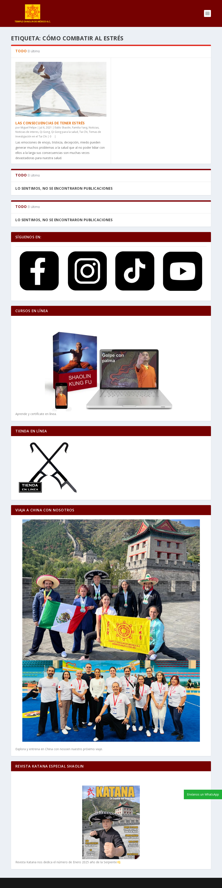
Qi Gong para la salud (64, 132)
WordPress (84, 883)
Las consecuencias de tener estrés (50, 123)
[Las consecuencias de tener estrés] (60, 89)
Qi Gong (45, 132)
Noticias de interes (26, 132)
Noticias (94, 127)
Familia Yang (79, 127)
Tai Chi (83, 132)
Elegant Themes (40, 883)
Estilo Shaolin (63, 127)
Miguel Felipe (29, 127)
